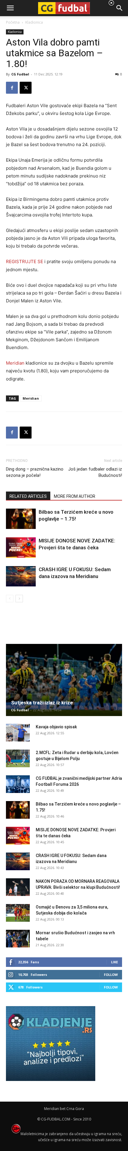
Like (114, 962)
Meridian (15, 363)
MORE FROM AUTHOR (74, 496)
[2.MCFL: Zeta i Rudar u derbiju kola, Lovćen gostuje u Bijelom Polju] (18, 759)
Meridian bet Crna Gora (64, 1108)
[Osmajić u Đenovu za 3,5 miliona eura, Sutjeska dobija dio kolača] (18, 913)
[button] (119, 8)
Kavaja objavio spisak (56, 726)
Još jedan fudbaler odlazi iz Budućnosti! (95, 472)
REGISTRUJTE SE (25, 261)
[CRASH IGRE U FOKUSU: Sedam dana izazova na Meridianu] (21, 576)
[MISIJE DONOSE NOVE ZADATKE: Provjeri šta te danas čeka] (21, 547)
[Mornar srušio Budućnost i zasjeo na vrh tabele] (18, 939)
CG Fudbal (20, 74)
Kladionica (15, 32)
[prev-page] (9, 598)
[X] (26, 88)
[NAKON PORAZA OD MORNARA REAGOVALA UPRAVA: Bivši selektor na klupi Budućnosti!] (18, 887)
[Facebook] (12, 88)
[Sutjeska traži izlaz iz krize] (64, 680)
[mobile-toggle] (10, 8)
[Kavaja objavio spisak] (18, 733)
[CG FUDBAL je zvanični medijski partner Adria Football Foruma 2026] (18, 784)
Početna (13, 22)
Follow (111, 974)
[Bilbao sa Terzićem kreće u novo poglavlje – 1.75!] (21, 519)
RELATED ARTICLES (28, 496)
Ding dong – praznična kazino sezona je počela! (34, 472)
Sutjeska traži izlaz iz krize (42, 703)
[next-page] (19, 598)
